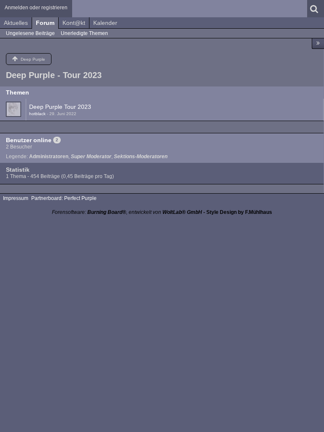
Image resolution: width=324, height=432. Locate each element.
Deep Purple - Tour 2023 (54, 75)
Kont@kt (73, 22)
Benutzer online (28, 140)
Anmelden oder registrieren (36, 8)
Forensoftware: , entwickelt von (127, 212)
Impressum (15, 198)
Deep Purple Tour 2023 (60, 106)
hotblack (37, 113)
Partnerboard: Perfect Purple (64, 198)
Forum (45, 22)
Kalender (105, 22)
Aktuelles (16, 22)
